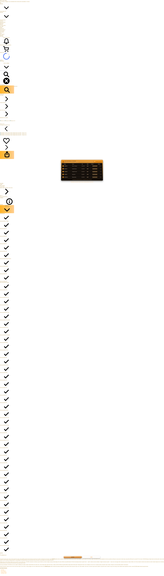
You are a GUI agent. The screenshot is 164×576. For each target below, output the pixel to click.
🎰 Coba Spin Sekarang (97, 161)
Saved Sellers (2, 30)
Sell (0, 2)
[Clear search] (6, 81)
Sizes (1, 33)
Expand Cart (2, 52)
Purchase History (3, 25)
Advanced (15, 86)
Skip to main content (3, 0)
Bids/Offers (2, 23)
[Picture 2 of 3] (7, 120)
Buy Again (1, 26)
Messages (1, 35)
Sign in (3, 1)
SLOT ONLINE (27, 1)
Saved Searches (2, 29)
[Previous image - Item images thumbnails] (6, 129)
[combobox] (11, 70)
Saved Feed (2, 28)
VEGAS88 (12, 1)
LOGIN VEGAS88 (22, 1)
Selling (1, 27)
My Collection (2, 34)
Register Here (8, 1)
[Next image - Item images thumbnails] (6, 147)
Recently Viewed (2, 22)
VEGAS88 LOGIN (3, 573)
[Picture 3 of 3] (12, 120)
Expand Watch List (3, 11)
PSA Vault (1, 36)
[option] (82, 217)
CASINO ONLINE (16, 1)
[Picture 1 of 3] (2, 120)
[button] (7, 90)
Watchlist (1, 24)
